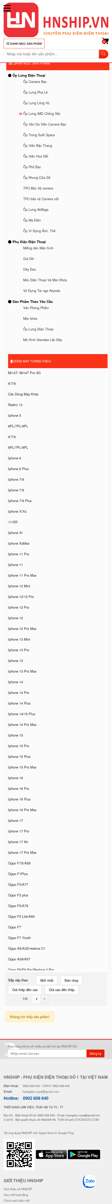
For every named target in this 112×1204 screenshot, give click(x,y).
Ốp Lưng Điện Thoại (28, 75)
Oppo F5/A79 (18, 905)
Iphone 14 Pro (18, 692)
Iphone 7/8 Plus (20, 500)
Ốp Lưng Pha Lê (35, 92)
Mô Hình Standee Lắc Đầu (42, 339)
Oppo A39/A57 (19, 958)
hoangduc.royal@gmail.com (41, 1091)
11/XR (12, 521)
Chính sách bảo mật (16, 1200)
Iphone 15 (15, 735)
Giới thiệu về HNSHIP (18, 1189)
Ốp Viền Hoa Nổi (35, 156)
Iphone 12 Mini (19, 585)
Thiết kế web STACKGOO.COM (78, 1119)
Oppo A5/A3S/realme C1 (26, 948)
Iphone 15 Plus (19, 756)
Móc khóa (30, 318)
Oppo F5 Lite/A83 (21, 916)
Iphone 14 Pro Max (22, 724)
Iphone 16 (15, 777)
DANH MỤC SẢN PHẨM (25, 43)
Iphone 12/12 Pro (21, 596)
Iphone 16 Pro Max (22, 809)
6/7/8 (12, 383)
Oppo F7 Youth (19, 937)
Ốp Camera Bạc (35, 81)
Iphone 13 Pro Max (22, 671)
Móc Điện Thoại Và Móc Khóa (45, 280)
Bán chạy (71, 980)
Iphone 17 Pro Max (22, 852)
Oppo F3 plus (18, 895)
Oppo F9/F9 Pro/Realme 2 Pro (31, 969)
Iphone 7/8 (16, 479)
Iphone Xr (15, 532)
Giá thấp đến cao (25, 989)
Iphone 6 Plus (18, 468)
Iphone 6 (14, 457)
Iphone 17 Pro (18, 831)
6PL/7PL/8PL (18, 426)
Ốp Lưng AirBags (35, 209)
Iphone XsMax (18, 543)
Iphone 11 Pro (18, 553)
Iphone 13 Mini (19, 639)
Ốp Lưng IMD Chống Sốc (41, 113)
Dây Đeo (29, 269)
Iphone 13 (15, 660)
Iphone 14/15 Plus (21, 713)
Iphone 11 (15, 564)
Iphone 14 (15, 681)
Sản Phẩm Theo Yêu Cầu (32, 301)
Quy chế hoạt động (16, 1195)
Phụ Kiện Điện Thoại (28, 241)
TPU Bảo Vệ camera (38, 188)
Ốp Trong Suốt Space (39, 135)
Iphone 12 (15, 617)
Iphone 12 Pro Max (22, 628)
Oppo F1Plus (18, 873)
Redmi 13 (15, 404)
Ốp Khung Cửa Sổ (36, 177)
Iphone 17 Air (18, 841)
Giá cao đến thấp (61, 989)
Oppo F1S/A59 (19, 863)
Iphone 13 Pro (18, 649)
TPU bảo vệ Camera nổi (41, 199)
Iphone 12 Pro (18, 607)
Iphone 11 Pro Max (22, 575)
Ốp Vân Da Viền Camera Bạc (44, 124)
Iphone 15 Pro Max (22, 767)
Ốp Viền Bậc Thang (37, 145)
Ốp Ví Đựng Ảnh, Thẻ (39, 231)
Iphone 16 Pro (18, 788)
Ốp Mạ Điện (32, 220)
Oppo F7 (14, 927)
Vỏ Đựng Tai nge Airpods (41, 290)
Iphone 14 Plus (19, 703)
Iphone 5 (14, 415)
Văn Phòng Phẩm (36, 307)
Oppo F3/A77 (18, 884)
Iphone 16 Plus (19, 799)
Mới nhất (46, 980)
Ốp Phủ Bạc (32, 167)
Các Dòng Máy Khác (23, 394)
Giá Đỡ (28, 258)
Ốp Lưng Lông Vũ (36, 103)
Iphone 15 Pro (18, 745)
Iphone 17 (15, 820)
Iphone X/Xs (17, 511)
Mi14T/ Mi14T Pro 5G (24, 372)
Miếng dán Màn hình (38, 248)
